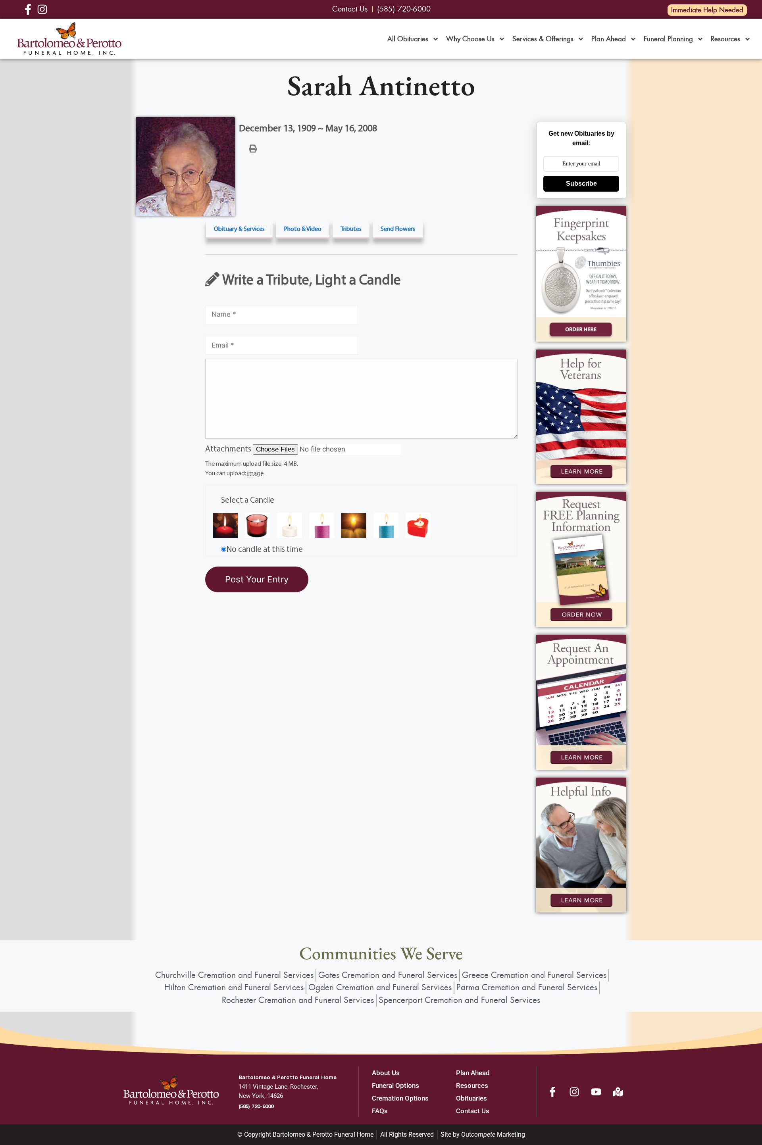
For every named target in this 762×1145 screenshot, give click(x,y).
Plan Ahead (608, 39)
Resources (725, 39)
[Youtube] (596, 1092)
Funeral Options (395, 1085)
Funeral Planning (668, 39)
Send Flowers (398, 228)
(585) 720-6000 (256, 1106)
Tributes (351, 228)
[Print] (253, 148)
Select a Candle (247, 499)
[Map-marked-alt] (618, 1092)
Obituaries (471, 1098)
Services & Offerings (542, 39)
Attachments (229, 448)
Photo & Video (302, 228)
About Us (386, 1073)
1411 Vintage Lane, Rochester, (278, 1086)
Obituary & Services (239, 228)
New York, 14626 (261, 1095)
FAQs (380, 1111)
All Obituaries (407, 39)
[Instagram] (574, 1092)
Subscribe (581, 183)
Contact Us (472, 1111)
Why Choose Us (470, 39)
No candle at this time (264, 549)
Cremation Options (400, 1098)
